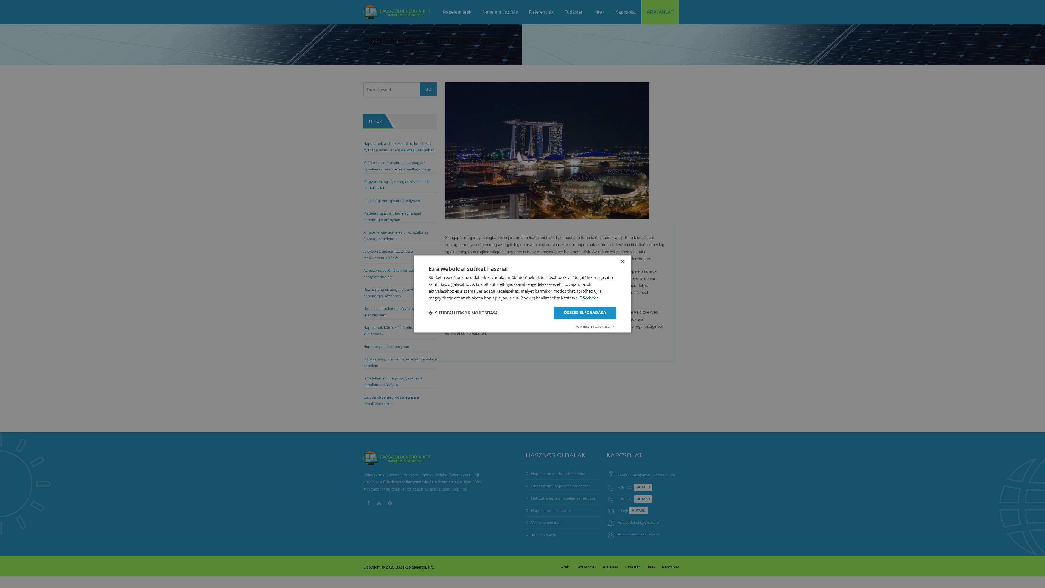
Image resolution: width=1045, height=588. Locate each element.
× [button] (622, 262)
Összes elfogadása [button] (585, 312)
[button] (463, 313)
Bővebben (589, 298)
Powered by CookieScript (595, 327)
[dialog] (522, 293)
